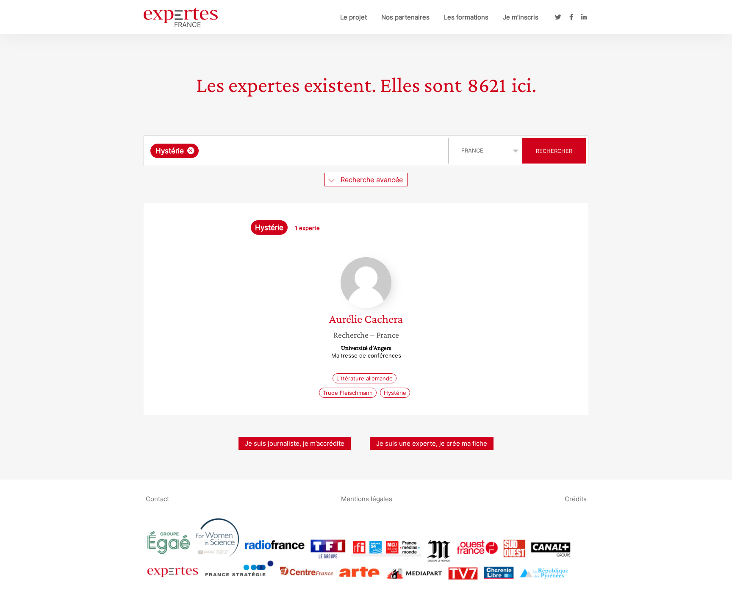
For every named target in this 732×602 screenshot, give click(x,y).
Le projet (353, 17)
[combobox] (297, 151)
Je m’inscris (520, 17)
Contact (157, 498)
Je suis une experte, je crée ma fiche (431, 443)
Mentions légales (366, 498)
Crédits (576, 498)
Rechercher (554, 150)
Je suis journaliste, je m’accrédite (294, 443)
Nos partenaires (405, 17)
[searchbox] (285, 151)
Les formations (466, 17)
